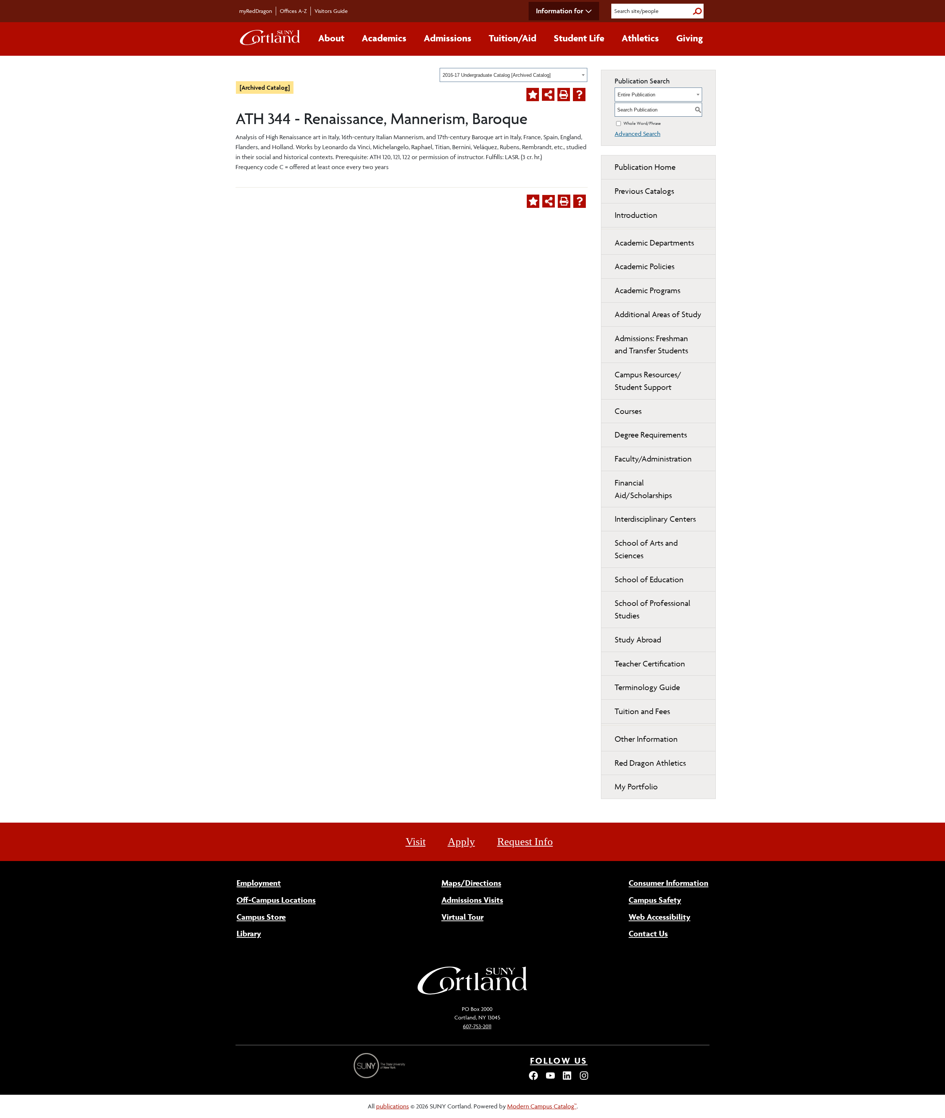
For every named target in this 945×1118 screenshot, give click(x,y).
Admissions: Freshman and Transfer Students (651, 344)
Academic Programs (647, 290)
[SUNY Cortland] (472, 993)
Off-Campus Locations (276, 900)
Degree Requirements (651, 435)
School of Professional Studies (652, 609)
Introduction (636, 215)
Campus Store (261, 917)
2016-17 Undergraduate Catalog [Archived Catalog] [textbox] (497, 75)
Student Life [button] (579, 38)
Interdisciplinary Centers (655, 519)
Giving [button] (689, 38)
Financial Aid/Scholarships (643, 489)
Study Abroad (638, 640)
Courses (628, 411)
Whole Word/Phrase (642, 123)
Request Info (525, 841)
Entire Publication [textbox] (636, 94)
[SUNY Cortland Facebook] (533, 1079)
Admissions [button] (447, 38)
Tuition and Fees (642, 711)
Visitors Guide (331, 10)
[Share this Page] (548, 94)
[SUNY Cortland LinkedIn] (567, 1079)
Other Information (646, 739)
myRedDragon (255, 10)
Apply (461, 841)
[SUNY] (380, 1066)
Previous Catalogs (644, 191)
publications (392, 1106)
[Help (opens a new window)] (579, 94)
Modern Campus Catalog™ (542, 1106)
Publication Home (645, 167)
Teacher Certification (650, 664)
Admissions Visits (472, 900)
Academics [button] (384, 38)
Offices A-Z (293, 10)
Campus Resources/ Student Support (648, 381)
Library (249, 933)
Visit (416, 841)
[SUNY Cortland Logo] (270, 39)
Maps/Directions (471, 883)
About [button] (331, 38)
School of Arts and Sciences (646, 549)
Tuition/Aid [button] (512, 38)
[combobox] (513, 75)
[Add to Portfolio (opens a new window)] (532, 94)
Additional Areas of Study (658, 314)
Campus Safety (655, 900)
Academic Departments (654, 243)
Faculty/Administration (653, 459)
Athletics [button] (640, 38)
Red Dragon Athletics (650, 763)
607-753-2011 (477, 1026)
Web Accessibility (659, 917)
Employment (259, 883)
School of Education (649, 579)
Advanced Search (637, 133)
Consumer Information (668, 883)
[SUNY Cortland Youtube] (550, 1079)
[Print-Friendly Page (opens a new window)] (563, 94)
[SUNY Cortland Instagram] (584, 1079)
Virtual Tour (462, 917)
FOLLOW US (559, 1060)
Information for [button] (559, 10)
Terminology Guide (647, 687)
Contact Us (648, 933)
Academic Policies (644, 266)
